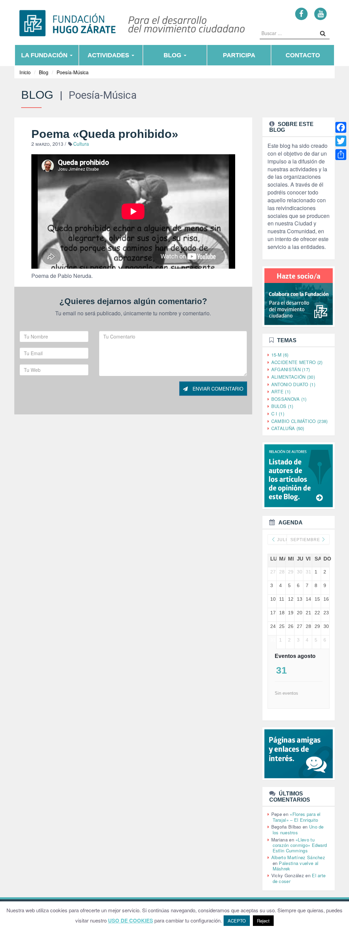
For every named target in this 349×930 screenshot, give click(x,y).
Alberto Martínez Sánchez (298, 857)
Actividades (109, 55)
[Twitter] (341, 141)
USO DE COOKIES (130, 920)
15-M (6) (279, 354)
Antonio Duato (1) (293, 384)
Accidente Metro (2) (297, 362)
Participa (239, 55)
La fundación (45, 55)
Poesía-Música (73, 72)
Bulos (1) (282, 406)
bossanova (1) (289, 399)
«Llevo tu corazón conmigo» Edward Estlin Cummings (300, 845)
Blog (173, 55)
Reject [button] (263, 920)
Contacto (303, 55)
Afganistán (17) (290, 369)
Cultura (81, 143)
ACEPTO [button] (237, 920)
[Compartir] (341, 154)
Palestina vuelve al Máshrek (296, 866)
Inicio (25, 72)
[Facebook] (301, 13)
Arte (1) (280, 391)
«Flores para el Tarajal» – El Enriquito (297, 817)
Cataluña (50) (287, 428)
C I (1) (277, 413)
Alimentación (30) (293, 377)
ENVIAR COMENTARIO (217, 388)
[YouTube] (320, 13)
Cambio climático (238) (299, 421)
